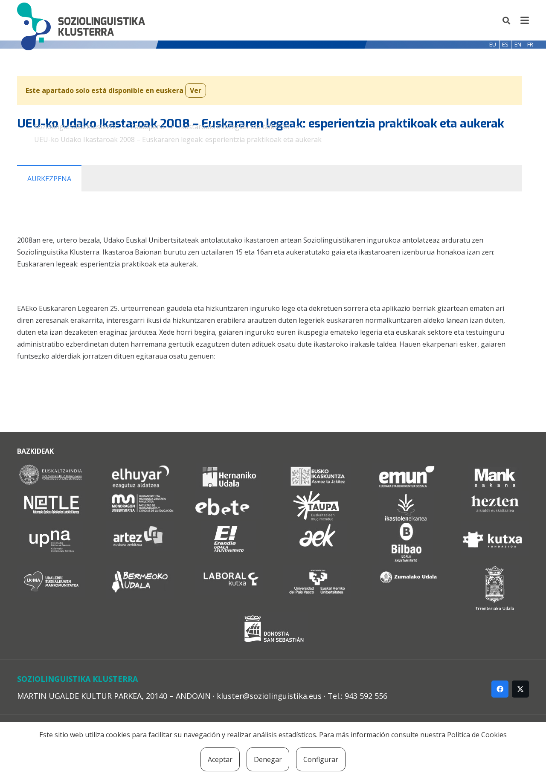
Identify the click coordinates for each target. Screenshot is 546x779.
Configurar (320, 759)
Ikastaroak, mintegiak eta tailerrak (234, 126)
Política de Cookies (477, 734)
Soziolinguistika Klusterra (75, 126)
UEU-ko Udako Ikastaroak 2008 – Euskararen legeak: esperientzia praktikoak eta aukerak (178, 139)
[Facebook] (499, 689)
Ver (195, 90)
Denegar (268, 759)
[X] (520, 689)
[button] (506, 20)
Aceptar (220, 759)
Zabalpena (148, 126)
